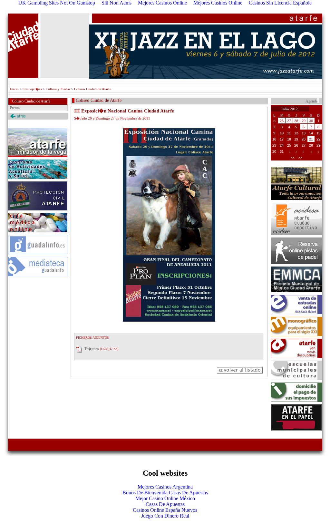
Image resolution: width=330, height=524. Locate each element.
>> (300, 158)
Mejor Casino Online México (165, 498)
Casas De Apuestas (165, 504)
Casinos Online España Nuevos (165, 510)
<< (293, 158)
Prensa (15, 108)
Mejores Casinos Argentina (165, 487)
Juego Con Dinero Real (165, 516)
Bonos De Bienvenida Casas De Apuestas (165, 492)
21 (311, 139)
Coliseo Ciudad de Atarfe (31, 101)
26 (282, 121)
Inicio (14, 89)
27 (289, 121)
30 (311, 121)
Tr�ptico (91, 349)
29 (304, 121)
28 (296, 121)
